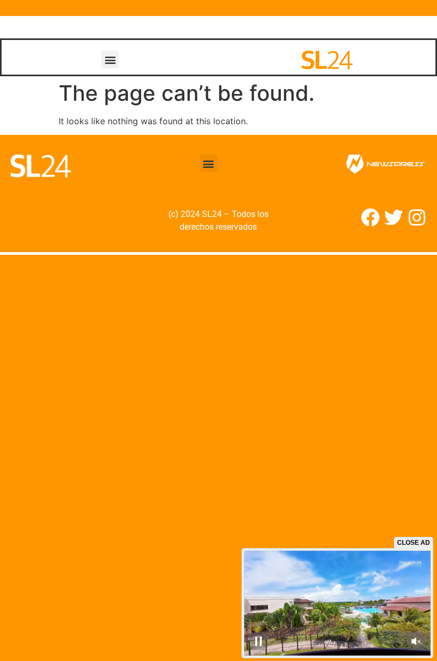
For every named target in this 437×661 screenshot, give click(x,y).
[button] (110, 59)
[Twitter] (393, 217)
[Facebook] (370, 217)
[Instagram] (417, 217)
